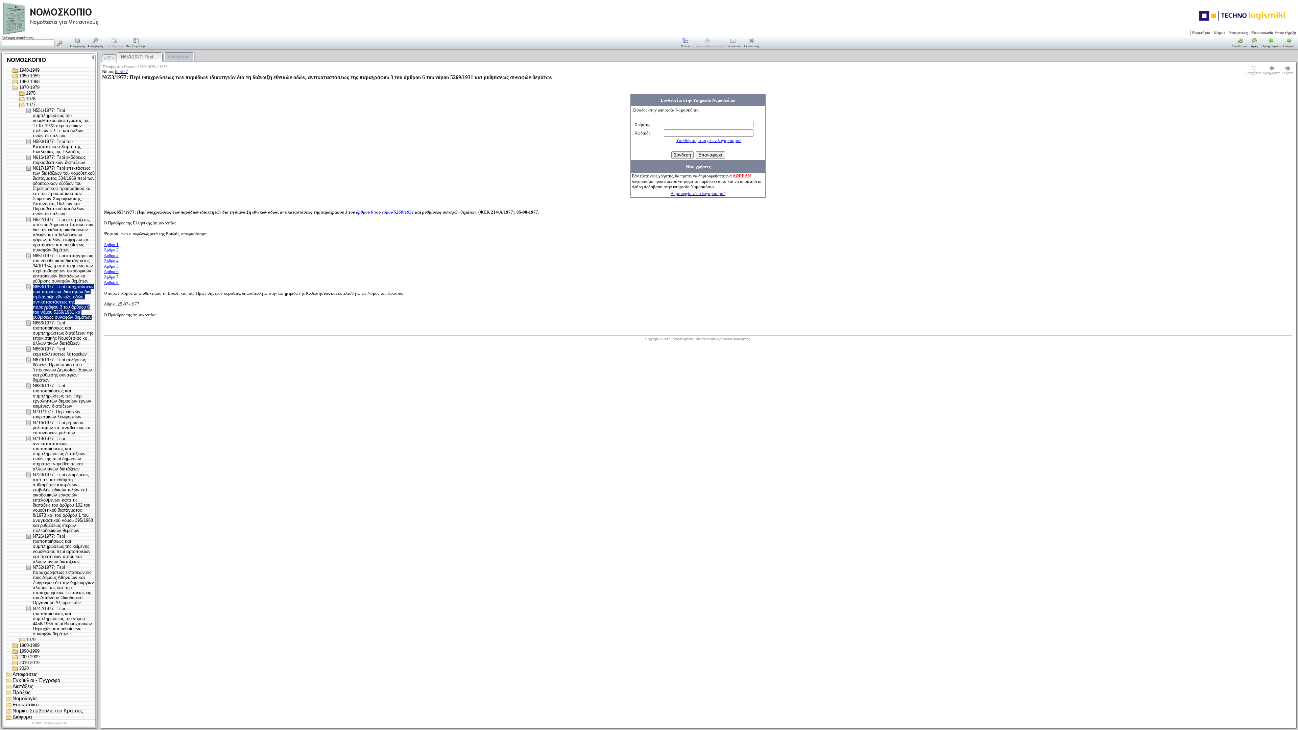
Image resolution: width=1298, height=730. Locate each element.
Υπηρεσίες (1238, 33)
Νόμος (1220, 33)
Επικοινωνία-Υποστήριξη (1273, 33)
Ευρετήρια (1201, 33)
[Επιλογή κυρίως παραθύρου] (77, 43)
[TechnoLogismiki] (77, 33)
